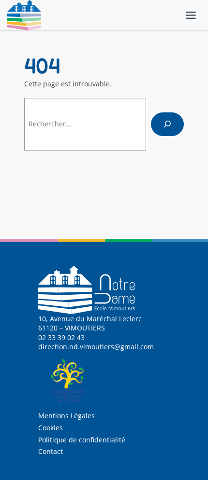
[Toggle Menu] (191, 15)
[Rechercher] (167, 124)
